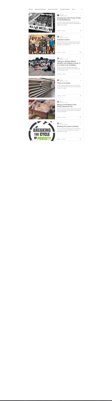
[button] (81, 9)
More (73, 9)
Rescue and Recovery (40, 9)
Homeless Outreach (65, 9)
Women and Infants (53, 9)
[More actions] (81, 15)
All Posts (31, 9)
